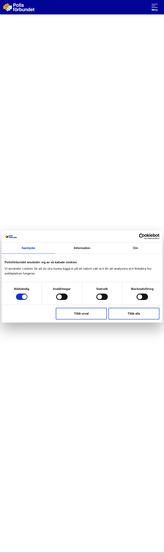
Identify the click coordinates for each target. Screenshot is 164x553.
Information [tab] (82, 248)
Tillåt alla (134, 313)
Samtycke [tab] (28, 248)
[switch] (62, 297)
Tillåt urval (81, 313)
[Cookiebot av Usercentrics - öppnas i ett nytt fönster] (141, 236)
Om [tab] (135, 248)
